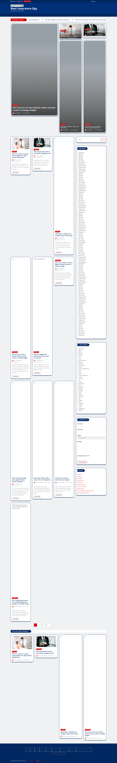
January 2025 (81, 184)
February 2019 (81, 293)
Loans (79, 385)
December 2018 (82, 297)
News (79, 392)
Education (80, 363)
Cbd (79, 357)
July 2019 (80, 285)
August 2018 (81, 303)
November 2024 (82, 187)
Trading (80, 405)
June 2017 (80, 327)
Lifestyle (80, 382)
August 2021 (81, 244)
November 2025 (82, 167)
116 (46, 625)
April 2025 (80, 179)
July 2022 (80, 234)
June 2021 (80, 247)
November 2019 (82, 278)
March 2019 (81, 292)
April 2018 (80, 310)
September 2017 (82, 322)
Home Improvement (83, 375)
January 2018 (81, 315)
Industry (80, 377)
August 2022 (81, 232)
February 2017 (81, 332)
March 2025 (81, 180)
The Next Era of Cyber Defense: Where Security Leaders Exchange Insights (20, 356)
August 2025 (81, 172)
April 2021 (80, 250)
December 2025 (82, 165)
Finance (80, 367)
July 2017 (80, 325)
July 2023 (80, 214)
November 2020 (82, 259)
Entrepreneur (81, 365)
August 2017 (81, 323)
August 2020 (81, 263)
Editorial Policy (80, 488)
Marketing (80, 387)
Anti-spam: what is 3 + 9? (83, 455)
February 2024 (81, 202)
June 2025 (80, 175)
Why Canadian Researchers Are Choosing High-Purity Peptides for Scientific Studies (20, 602)
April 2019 (80, 290)
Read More (15, 172)
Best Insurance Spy (24, 8)
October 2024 (81, 189)
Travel (79, 407)
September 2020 (82, 262)
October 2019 (81, 280)
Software (80, 400)
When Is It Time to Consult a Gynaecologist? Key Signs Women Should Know (20, 155)
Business (80, 355)
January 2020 (81, 275)
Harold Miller (17, 113)
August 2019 (81, 283)
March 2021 (81, 252)
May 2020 (80, 268)
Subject (79, 435)
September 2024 (82, 190)
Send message (82, 462)
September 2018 (82, 302)
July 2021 (80, 245)
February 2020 (81, 273)
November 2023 (82, 207)
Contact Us (79, 474)
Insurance (80, 378)
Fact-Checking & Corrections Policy (85, 490)
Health (80, 373)
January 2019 (81, 295)
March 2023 (81, 220)
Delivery (80, 362)
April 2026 (80, 159)
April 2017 (80, 328)
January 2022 (81, 240)
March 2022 (81, 239)
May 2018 (80, 308)
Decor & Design (82, 360)
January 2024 (81, 204)
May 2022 (80, 235)
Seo (79, 398)
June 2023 (80, 215)
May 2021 (80, 249)
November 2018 (82, 298)
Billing (79, 350)
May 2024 (80, 197)
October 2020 (81, 260)
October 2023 (81, 209)
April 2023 (80, 219)
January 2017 (81, 333)
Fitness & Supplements (83, 368)
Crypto (80, 358)
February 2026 (81, 162)
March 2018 (81, 312)
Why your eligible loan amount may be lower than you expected (41, 356)
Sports (80, 402)
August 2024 (81, 192)
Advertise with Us (81, 484)
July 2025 (80, 174)
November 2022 (82, 227)
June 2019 (80, 287)
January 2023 (81, 224)
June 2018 (80, 307)
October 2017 (81, 320)
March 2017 (81, 330)
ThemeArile (41, 760)
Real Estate (81, 395)
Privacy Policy (80, 480)
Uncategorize (81, 408)
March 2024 (81, 200)
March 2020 (81, 272)
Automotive (81, 348)
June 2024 (80, 195)
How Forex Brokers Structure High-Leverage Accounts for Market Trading (63, 264)
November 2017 (82, 318)
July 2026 (80, 154)
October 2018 (81, 300)
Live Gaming (81, 383)
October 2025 (81, 169)
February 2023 (81, 222)
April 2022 (80, 237)
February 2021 (81, 253)
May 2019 (80, 288)
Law (79, 380)
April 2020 (80, 270)
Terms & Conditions (82, 486)
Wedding (80, 410)
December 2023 (82, 205)
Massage (80, 388)
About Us (79, 476)
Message (79, 441)
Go (102, 139)
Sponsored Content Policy (83, 492)
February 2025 (81, 182)
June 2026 (80, 155)
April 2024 (80, 199)
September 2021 (82, 242)
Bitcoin (80, 352)
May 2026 (80, 157)
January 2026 (81, 164)
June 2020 (80, 267)
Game (79, 372)
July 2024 (80, 194)
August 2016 (81, 335)
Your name (80, 423)
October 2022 (81, 229)
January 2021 (81, 255)
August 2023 (81, 212)
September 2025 (82, 170)
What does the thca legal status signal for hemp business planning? (19, 479)
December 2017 (82, 317)
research (80, 397)
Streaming (80, 403)
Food (79, 370)
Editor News (34, 760)
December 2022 (82, 225)
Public (79, 393)
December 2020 (82, 257)
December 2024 (82, 185)
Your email (80, 429)
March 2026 (81, 160)
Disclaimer (79, 478)
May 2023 (80, 217)
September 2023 (82, 210)
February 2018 (81, 313)
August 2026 (81, 152)
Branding (80, 353)
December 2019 (82, 277)
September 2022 (82, 230)
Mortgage (80, 390)
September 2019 (82, 282)
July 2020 (80, 265)
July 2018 (80, 305)
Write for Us (80, 482)
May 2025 (80, 177)
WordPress (27, 760)
